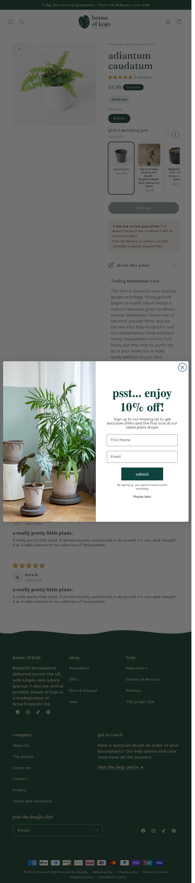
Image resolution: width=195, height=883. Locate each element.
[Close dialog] (182, 367)
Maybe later (142, 497)
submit (142, 474)
